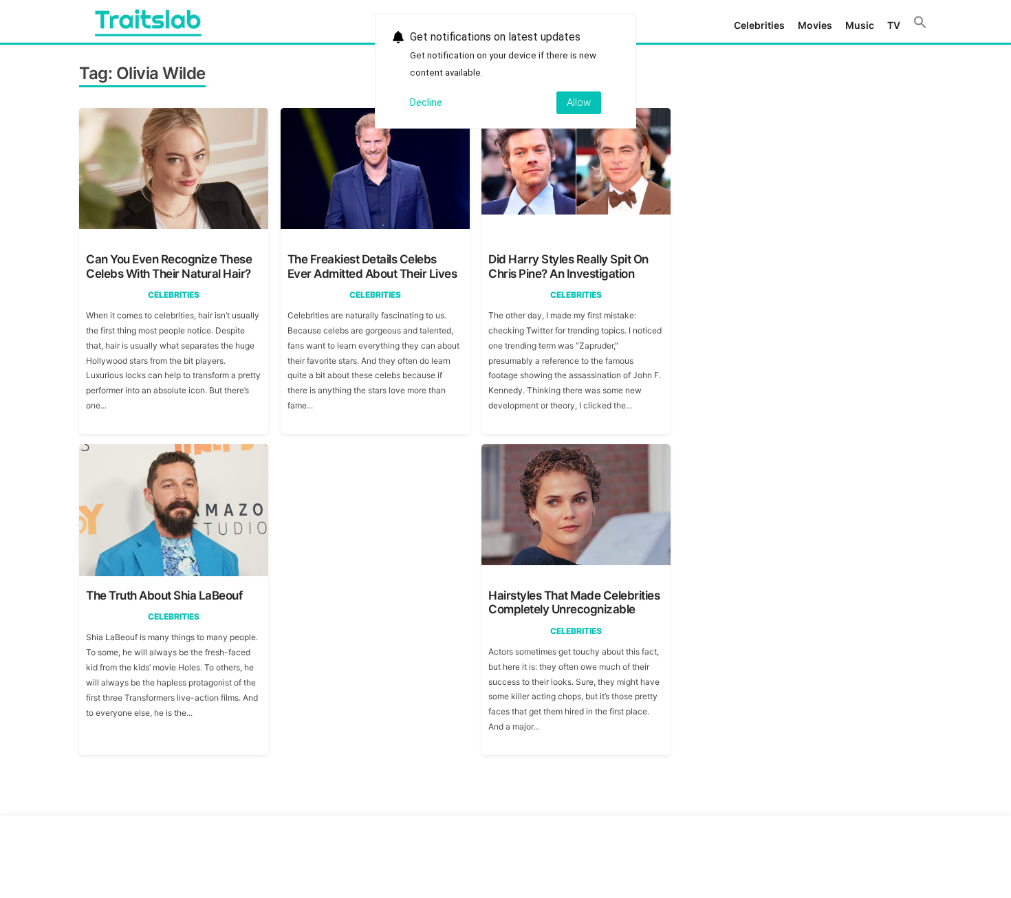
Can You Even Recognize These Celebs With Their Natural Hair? (169, 266)
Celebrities (759, 25)
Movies (815, 25)
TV (893, 25)
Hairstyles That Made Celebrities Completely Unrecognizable (574, 602)
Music (859, 25)
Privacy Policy (888, 848)
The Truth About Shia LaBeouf (164, 595)
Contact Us (815, 848)
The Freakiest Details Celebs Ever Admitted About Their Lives (372, 266)
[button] (920, 23)
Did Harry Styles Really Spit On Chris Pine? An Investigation (568, 266)
